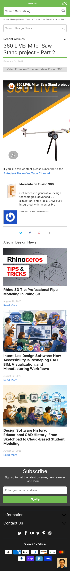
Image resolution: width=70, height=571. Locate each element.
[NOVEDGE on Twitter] (19, 533)
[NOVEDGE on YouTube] (31, 533)
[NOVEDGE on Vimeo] (37, 533)
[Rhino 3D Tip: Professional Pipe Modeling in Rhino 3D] (35, 267)
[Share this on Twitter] (20, 233)
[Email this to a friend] (48, 233)
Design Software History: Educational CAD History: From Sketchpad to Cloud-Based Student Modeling (34, 437)
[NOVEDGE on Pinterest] (44, 533)
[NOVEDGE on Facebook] (25, 533)
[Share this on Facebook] (30, 233)
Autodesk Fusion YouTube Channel (26, 173)
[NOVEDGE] (32, 3)
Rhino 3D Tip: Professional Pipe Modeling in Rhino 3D (30, 291)
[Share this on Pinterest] (39, 233)
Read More (10, 305)
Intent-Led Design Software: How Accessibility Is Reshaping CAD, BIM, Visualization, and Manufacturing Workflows (32, 362)
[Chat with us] (62, 563)
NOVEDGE (39, 543)
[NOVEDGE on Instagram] (49, 533)
